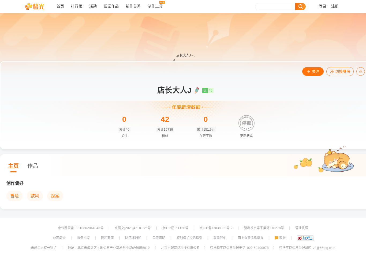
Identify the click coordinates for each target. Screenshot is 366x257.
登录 (322, 6)
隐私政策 (107, 238)
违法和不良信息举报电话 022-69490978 (239, 248)
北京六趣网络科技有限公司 (180, 248)
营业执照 (301, 228)
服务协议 (83, 238)
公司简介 (59, 238)
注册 (335, 6)
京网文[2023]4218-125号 (133, 228)
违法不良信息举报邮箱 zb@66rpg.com (307, 248)
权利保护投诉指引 (189, 238)
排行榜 (76, 6)
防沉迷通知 (133, 238)
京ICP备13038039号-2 (216, 228)
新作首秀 (133, 6)
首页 (60, 6)
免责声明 (158, 238)
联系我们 (220, 238)
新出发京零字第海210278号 (264, 228)
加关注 (307, 238)
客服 (282, 238)
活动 (93, 6)
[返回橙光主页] (39, 6)
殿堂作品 (111, 6)
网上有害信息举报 (250, 238)
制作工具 (155, 6)
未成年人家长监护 (44, 248)
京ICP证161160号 (175, 228)
